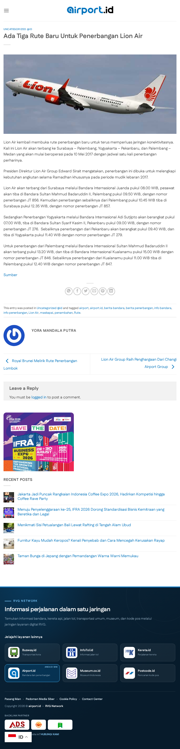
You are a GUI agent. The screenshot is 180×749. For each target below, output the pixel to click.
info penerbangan (15, 313)
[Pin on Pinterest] (103, 291)
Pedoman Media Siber (40, 699)
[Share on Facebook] (77, 291)
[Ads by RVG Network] (17, 725)
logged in (38, 397)
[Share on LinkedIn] (111, 291)
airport (84, 308)
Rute (77, 313)
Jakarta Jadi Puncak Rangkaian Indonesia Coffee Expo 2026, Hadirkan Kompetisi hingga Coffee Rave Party (91, 496)
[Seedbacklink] (38, 725)
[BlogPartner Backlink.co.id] (60, 725)
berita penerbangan (139, 308)
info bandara (162, 308)
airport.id (96, 308)
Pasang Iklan (13, 699)
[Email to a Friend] (94, 291)
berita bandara (114, 308)
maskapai (46, 313)
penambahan (64, 313)
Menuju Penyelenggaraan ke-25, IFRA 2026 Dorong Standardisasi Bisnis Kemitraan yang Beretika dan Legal (91, 511)
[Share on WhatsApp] (69, 291)
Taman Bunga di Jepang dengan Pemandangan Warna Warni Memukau (78, 556)
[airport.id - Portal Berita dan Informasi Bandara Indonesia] (90, 10)
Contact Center (92, 699)
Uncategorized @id (18, 29)
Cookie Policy (68, 699)
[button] (6, 10)
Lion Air (34, 313)
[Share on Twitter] (86, 291)
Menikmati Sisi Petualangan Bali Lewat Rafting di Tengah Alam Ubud (74, 525)
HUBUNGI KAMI (50, 734)
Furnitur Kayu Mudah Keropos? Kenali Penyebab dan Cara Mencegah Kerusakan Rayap (91, 540)
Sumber (10, 275)
